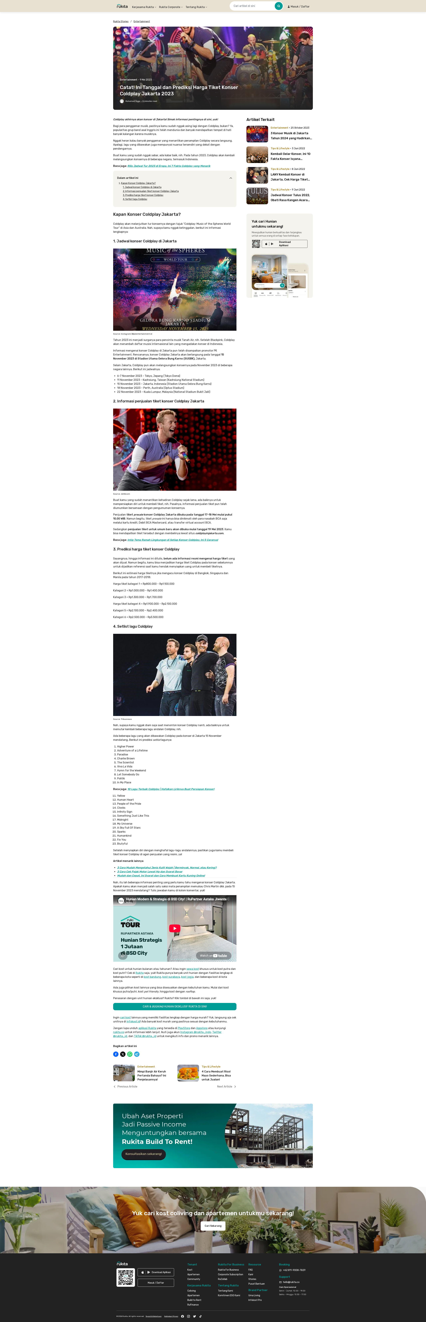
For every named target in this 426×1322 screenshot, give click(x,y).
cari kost (125, 1017)
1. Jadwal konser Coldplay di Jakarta (142, 187)
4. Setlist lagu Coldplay (135, 199)
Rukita (140, 972)
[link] (285, 244)
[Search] (279, 6)
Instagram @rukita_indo (195, 1032)
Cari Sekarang (213, 1226)
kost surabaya (171, 976)
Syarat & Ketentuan (154, 1316)
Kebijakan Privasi (171, 1316)
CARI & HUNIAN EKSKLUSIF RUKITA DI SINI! (175, 1006)
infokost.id (133, 1021)
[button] (298, 6)
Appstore (202, 1028)
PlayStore (184, 1028)
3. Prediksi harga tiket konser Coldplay (143, 195)
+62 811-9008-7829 (294, 1270)
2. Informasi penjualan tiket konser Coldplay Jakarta (151, 191)
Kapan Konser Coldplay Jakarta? (138, 183)
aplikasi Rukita (147, 1028)
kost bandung (152, 976)
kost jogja (187, 976)
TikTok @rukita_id (145, 1036)
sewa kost (193, 968)
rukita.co (118, 1032)
